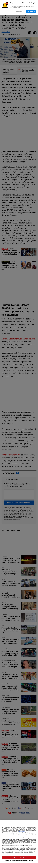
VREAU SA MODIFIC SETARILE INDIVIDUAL (19, 860)
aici (9, 839)
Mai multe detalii (22, 831)
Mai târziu (19, 12)
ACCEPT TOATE (19, 857)
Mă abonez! (31, 12)
